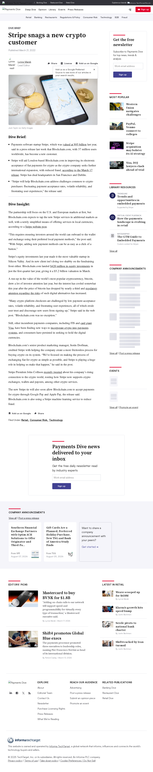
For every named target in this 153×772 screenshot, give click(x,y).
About (41, 687)
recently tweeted (53, 372)
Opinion (42, 9)
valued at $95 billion (75, 144)
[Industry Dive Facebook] (17, 693)
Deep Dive (30, 9)
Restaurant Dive (56, 2)
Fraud (124, 17)
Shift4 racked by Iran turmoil (130, 643)
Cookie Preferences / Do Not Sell (77, 760)
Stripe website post (36, 226)
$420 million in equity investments (70, 266)
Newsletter (43, 703)
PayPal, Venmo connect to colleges (133, 129)
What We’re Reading (48, 719)
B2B (117, 17)
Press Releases (76, 9)
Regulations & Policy (70, 17)
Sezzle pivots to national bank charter (126, 626)
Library (52, 9)
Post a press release (129, 353)
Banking (38, 17)
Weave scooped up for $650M (128, 593)
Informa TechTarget (59, 746)
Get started (90, 546)
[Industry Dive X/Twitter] (23, 693)
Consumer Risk (90, 17)
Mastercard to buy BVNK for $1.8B (59, 595)
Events (61, 9)
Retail (28, 17)
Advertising (75, 687)
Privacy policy (15, 760)
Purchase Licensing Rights (51, 708)
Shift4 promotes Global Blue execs (63, 635)
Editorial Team (45, 692)
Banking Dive (41, 2)
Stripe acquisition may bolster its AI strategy (135, 148)
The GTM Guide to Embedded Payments (131, 238)
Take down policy (49, 760)
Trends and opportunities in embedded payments (131, 200)
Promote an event (128, 407)
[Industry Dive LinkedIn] (11, 693)
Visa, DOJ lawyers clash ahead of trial (135, 166)
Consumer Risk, (39, 420)
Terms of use (31, 760)
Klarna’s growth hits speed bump (129, 609)
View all (113, 250)
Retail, (25, 420)
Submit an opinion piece (82, 698)
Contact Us (43, 698)
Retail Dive (70, 2)
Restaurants (51, 17)
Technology (106, 17)
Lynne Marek (24, 61)
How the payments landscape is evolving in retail (131, 222)
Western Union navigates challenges (133, 109)
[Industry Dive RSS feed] (29, 693)
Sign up (145, 9)
